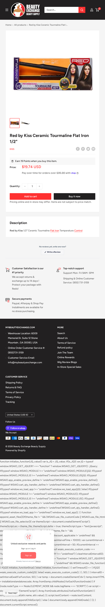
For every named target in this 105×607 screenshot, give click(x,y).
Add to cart (30, 196)
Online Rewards (65, 357)
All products (20, 25)
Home (8, 25)
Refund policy (65, 347)
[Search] (81, 10)
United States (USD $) (17, 414)
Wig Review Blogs (67, 362)
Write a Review (55, 253)
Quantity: (15, 186)
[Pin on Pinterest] (83, 149)
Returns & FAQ (13, 387)
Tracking (10, 401)
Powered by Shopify (15, 450)
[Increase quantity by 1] (39, 186)
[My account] (91, 9)
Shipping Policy (14, 382)
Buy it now (74, 196)
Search (61, 333)
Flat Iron (54, 230)
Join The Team (65, 352)
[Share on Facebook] (78, 149)
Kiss (12, 149)
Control (78, 230)
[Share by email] (93, 149)
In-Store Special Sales (69, 366)
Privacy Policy (13, 397)
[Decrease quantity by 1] (25, 186)
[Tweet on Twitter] (88, 149)
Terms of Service (66, 342)
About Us (62, 338)
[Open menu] (6, 10)
